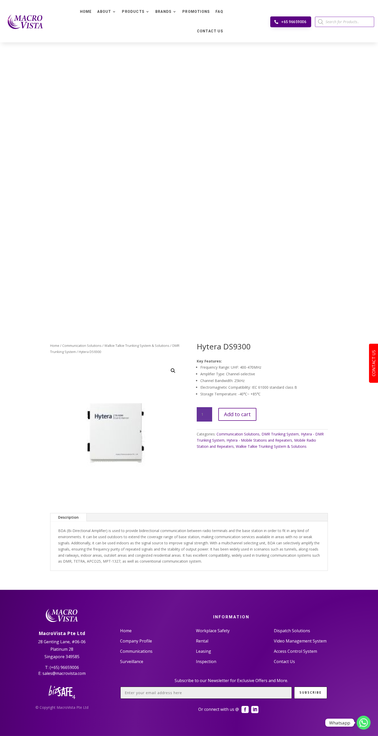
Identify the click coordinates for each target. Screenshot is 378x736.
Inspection (206, 661)
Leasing (203, 651)
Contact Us (210, 31)
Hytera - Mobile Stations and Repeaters (259, 440)
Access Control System (295, 651)
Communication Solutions (82, 345)
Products (133, 12)
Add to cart (237, 414)
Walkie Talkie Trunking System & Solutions (136, 345)
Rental (202, 641)
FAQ (219, 12)
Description (68, 517)
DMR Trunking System (280, 434)
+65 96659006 (293, 22)
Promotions (196, 12)
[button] (173, 370)
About (104, 12)
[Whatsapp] (364, 723)
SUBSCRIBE (311, 692)
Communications (136, 651)
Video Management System (300, 641)
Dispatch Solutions (292, 630)
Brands (163, 12)
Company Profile (136, 641)
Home (86, 12)
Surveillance (131, 661)
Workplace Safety (213, 630)
